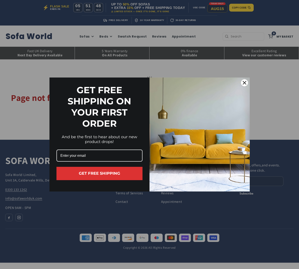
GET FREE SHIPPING (99, 173)
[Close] (244, 83)
